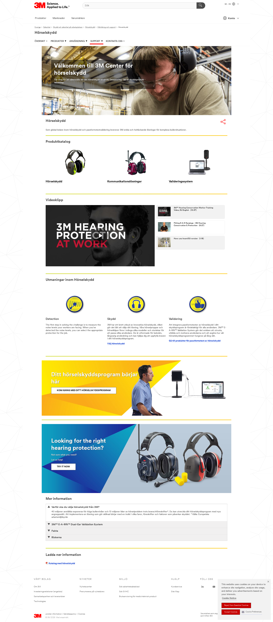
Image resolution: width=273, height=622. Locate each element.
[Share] (223, 121)
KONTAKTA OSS (114, 41)
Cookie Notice (229, 598)
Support (95, 41)
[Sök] (201, 5)
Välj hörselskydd (116, 344)
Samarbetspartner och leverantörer (49, 596)
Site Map (175, 592)
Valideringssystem (181, 181)
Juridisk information (53, 614)
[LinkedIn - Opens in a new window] (202, 586)
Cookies (81, 614)
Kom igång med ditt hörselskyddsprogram (84, 390)
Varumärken (78, 18)
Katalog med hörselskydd (62, 563)
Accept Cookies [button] (230, 612)
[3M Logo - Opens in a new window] (52, 5)
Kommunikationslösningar (124, 181)
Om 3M (37, 587)
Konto (231, 18)
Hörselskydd (54, 181)
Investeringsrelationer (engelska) (48, 592)
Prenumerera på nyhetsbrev (92, 592)
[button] (251, 612)
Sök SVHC (124, 592)
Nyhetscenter (86, 587)
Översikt (40, 41)
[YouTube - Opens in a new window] (214, 586)
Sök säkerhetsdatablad (129, 587)
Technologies (40, 601)
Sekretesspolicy (70, 614)
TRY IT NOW (63, 467)
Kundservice (176, 587)
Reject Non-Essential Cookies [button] (236, 605)
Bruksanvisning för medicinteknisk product (137, 596)
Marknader (59, 18)
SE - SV (228, 4)
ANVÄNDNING (77, 41)
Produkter (40, 18)
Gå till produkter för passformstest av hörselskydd (195, 341)
